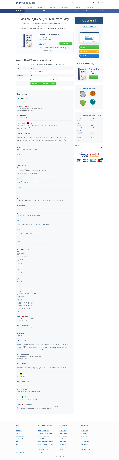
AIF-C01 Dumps (63, 436)
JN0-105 (92, 137)
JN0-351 (92, 132)
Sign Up (82, 47)
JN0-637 (80, 128)
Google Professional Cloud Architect (46, 447)
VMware (88, 10)
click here (50, 50)
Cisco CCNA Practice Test (43, 436)
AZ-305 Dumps (84, 433)
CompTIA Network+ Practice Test (45, 428)
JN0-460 (80, 132)
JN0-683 (80, 125)
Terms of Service (20, 452)
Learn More (83, 51)
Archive (17, 441)
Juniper (22, 14)
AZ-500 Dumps (84, 447)
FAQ (99, 7)
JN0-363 (80, 137)
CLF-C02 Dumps (63, 447)
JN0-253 (80, 120)
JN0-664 (80, 123)
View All (101, 10)
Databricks (70, 10)
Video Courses (51, 7)
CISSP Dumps (63, 449)
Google (56, 10)
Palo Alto (95, 10)
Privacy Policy (41, 452)
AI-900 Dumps (63, 430)
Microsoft (30, 10)
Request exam (77, 7)
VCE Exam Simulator (86, 30)
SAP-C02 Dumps (63, 433)
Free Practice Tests (20, 439)
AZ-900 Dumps (63, 441)
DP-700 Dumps (84, 430)
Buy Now (65, 43)
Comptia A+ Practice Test (43, 430)
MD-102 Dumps (63, 444)
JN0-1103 (80, 140)
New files (39, 7)
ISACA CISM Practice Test (43, 449)
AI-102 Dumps (84, 436)
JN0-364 (92, 123)
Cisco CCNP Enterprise (43, 439)
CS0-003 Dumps (85, 444)
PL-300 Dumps (84, 439)
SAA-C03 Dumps (85, 428)
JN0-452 (92, 120)
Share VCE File (19, 433)
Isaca (82, 10)
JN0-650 (80, 118)
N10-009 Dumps (63, 439)
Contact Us (18, 449)
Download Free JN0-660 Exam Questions (43, 83)
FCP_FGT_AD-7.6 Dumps (87, 449)
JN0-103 (80, 135)
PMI (76, 10)
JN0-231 (92, 135)
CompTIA (43, 10)
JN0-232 (92, 125)
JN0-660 (27, 14)
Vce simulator (64, 7)
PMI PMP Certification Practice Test (46, 444)
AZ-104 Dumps (84, 425)
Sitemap (18, 447)
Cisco (36, 10)
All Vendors (18, 425)
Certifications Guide (20, 436)
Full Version (83, 56)
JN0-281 (80, 130)
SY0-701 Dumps (63, 425)
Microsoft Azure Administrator (45, 433)
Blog (17, 444)
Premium (29, 7)
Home (20, 7)
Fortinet (63, 10)
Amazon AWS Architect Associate (45, 441)
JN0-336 (92, 130)
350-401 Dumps (85, 441)
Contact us (90, 7)
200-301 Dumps (63, 428)
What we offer (19, 430)
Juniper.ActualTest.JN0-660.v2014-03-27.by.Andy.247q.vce (44, 79)
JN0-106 (92, 118)
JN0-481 (92, 128)
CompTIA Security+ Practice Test (45, 425)
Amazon (50, 10)
